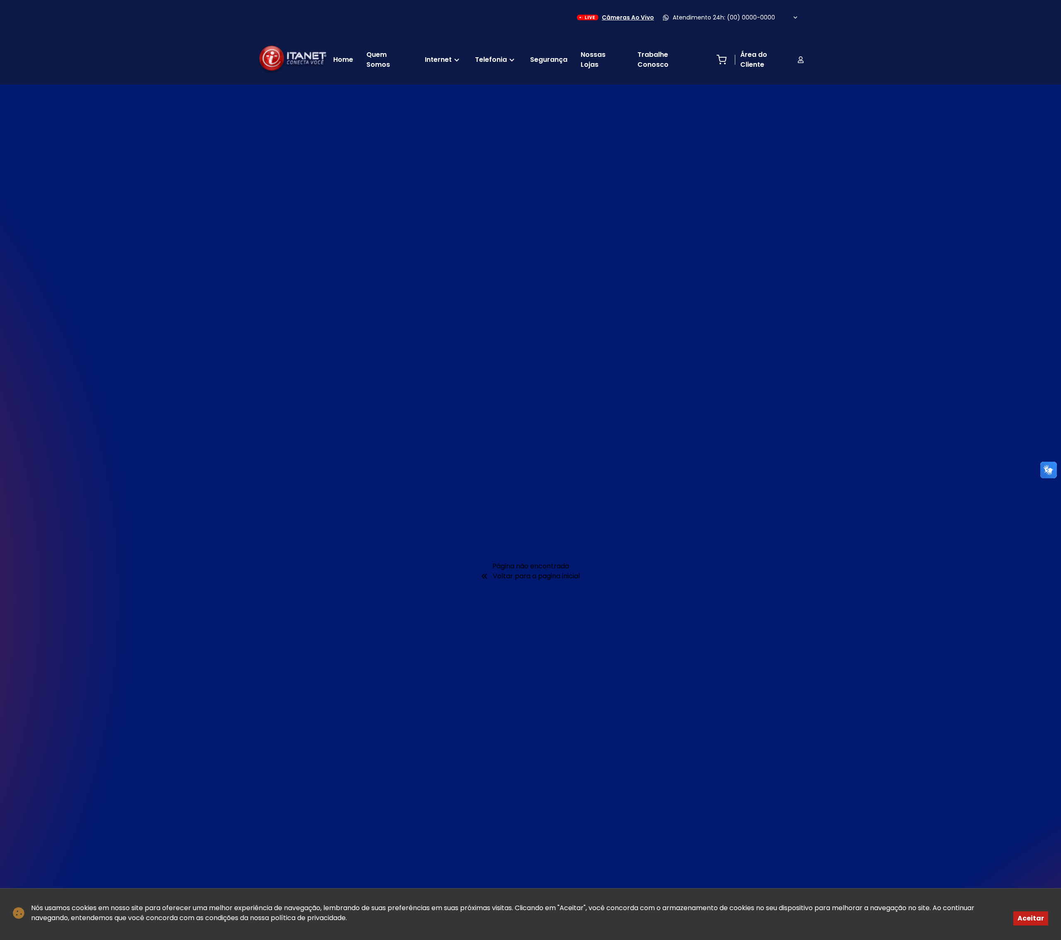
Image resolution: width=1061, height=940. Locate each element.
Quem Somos (378, 59)
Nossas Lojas (593, 59)
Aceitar (1030, 918)
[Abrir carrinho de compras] (721, 59)
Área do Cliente (753, 59)
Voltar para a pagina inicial (536, 576)
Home (343, 59)
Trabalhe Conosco (653, 59)
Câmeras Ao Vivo (628, 17)
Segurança (548, 59)
